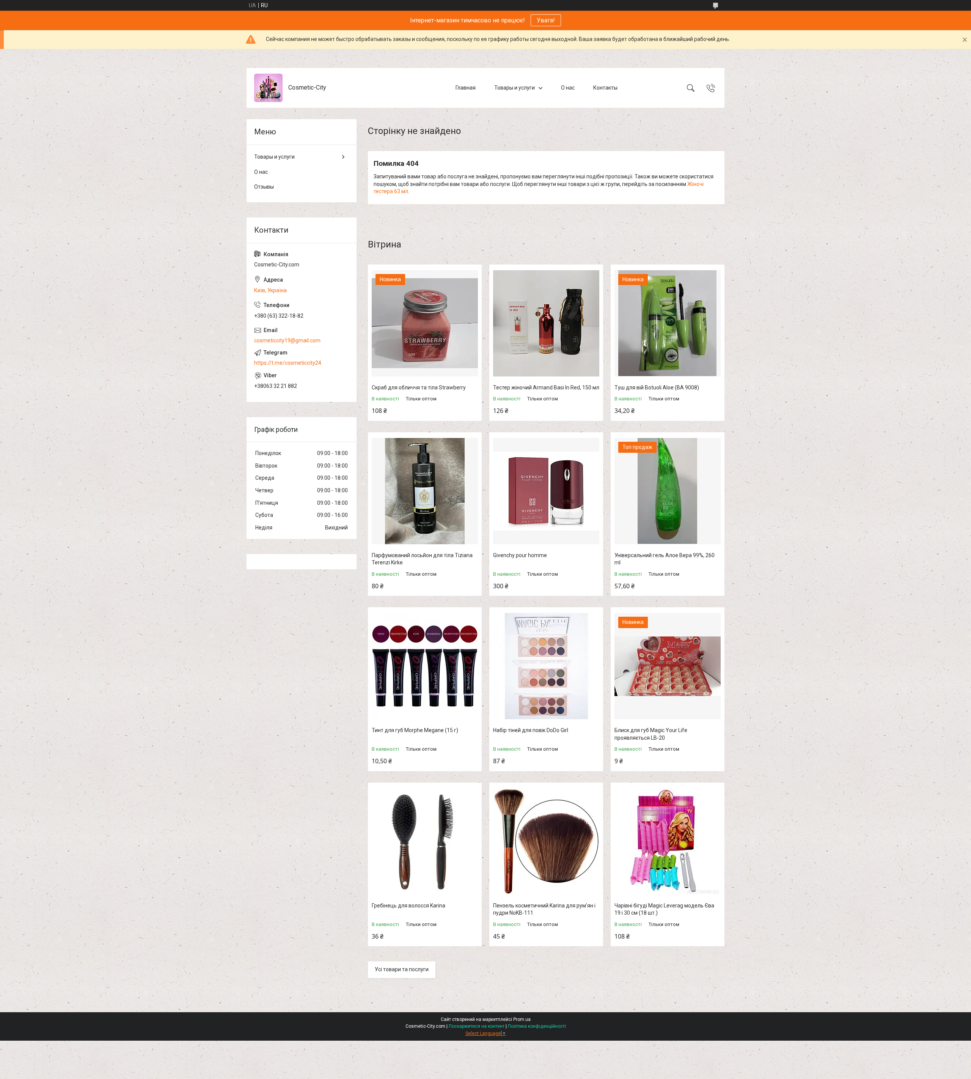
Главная (466, 88)
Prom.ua (522, 1019)
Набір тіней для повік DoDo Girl (530, 730)
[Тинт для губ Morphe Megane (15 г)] (425, 666)
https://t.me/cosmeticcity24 (287, 363)
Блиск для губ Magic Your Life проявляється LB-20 (650, 734)
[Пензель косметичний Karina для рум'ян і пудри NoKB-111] (546, 841)
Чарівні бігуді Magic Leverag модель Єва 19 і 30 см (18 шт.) (664, 909)
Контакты (605, 88)
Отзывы (264, 187)
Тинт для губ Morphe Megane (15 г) (415, 730)
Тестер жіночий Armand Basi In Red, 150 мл (546, 387)
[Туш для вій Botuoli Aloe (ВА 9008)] (667, 323)
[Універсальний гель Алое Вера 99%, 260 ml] (667, 491)
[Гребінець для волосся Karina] (425, 841)
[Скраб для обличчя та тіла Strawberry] (425, 323)
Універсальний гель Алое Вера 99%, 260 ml (664, 559)
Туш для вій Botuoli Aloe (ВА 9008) (656, 387)
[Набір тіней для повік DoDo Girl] (546, 666)
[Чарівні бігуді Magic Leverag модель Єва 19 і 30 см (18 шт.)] (667, 841)
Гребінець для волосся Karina (408, 906)
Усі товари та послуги (402, 969)
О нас (568, 88)
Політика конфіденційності (537, 1026)
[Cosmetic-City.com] (268, 88)
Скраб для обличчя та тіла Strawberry (419, 387)
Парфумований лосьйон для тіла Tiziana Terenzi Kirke (422, 559)
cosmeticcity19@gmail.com (287, 340)
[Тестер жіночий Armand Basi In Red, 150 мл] (546, 323)
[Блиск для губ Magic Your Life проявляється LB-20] (667, 666)
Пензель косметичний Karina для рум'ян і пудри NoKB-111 (544, 909)
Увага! (546, 20)
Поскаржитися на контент (476, 1026)
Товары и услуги (514, 88)
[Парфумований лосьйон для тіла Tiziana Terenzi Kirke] (425, 491)
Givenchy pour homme (520, 555)
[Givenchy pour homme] (546, 491)
